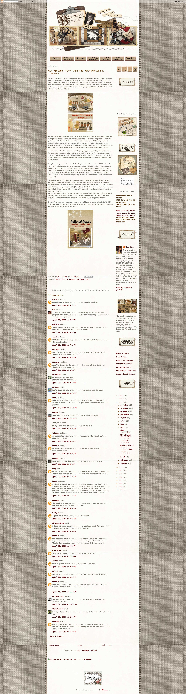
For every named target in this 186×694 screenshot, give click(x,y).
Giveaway (71, 279)
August (123, 418)
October (124, 411)
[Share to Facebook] (90, 277)
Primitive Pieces (124, 364)
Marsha (55, 458)
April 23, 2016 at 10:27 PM (64, 604)
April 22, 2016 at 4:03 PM (64, 429)
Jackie (55, 561)
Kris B (55, 571)
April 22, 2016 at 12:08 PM (64, 418)
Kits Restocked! (125, 431)
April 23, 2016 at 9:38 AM (64, 567)
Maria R (55, 324)
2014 (121, 471)
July (122, 421)
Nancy (54, 481)
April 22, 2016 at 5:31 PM (64, 508)
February (124, 460)
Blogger (105, 690)
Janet (54, 337)
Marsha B (56, 412)
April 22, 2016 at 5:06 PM (64, 477)
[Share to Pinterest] (92, 277)
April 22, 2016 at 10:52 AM (64, 393)
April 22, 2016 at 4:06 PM (64, 441)
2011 (121, 480)
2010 (121, 483)
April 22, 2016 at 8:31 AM (64, 358)
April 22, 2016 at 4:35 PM (64, 464)
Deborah (55, 500)
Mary (54, 469)
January (124, 463)
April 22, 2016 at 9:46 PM (64, 546)
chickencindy (58, 523)
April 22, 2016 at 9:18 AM (64, 383)
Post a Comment (57, 636)
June (122, 424)
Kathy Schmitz (122, 354)
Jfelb (54, 299)
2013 (121, 474)
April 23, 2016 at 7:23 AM (64, 556)
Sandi (54, 398)
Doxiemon (56, 349)
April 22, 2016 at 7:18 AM (64, 345)
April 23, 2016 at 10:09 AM (64, 577)
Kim (53, 310)
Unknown (55, 433)
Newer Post (54, 645)
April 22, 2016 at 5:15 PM (64, 496)
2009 (121, 487)
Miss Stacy (130, 247)
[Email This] (85, 277)
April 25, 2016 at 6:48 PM (64, 632)
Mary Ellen (57, 550)
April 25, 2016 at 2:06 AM (64, 617)
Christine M (57, 609)
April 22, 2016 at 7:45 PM (64, 519)
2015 (121, 467)
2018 (121, 396)
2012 (121, 477)
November (124, 408)
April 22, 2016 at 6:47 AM (64, 332)
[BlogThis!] (87, 277)
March (123, 457)
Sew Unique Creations (126, 371)
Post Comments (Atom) (87, 650)
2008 (121, 490)
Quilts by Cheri (123, 367)
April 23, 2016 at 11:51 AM (64, 592)
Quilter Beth (58, 596)
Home (80, 645)
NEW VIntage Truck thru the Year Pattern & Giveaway (125, 438)
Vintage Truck (83, 279)
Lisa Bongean (122, 357)
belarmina (56, 375)
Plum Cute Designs (124, 360)
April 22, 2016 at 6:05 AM (64, 320)
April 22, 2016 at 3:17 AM (64, 305)
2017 (121, 399)
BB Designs (60, 279)
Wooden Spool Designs (126, 374)
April (123, 428)
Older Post (106, 645)
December (124, 405)
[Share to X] (89, 277)
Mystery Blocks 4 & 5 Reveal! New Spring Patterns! (127, 449)
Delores (55, 387)
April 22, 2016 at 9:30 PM (64, 531)
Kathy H (55, 513)
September (125, 415)
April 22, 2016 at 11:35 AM (64, 408)
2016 (121, 402)
